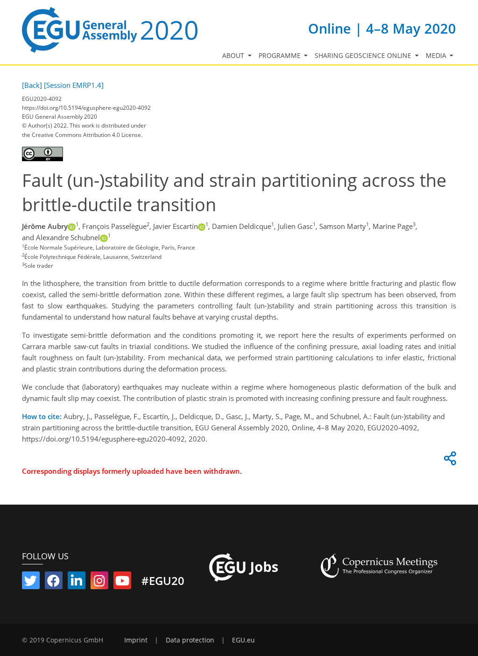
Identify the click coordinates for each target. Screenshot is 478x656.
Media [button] (437, 55)
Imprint (136, 640)
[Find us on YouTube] (122, 582)
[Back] (32, 85)
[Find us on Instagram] (99, 582)
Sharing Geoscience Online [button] (364, 55)
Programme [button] (280, 55)
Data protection (190, 640)
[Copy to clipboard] (449, 460)
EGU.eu (243, 640)
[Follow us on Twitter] (31, 582)
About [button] (234, 55)
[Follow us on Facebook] (54, 582)
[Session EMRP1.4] (74, 85)
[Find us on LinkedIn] (76, 582)
